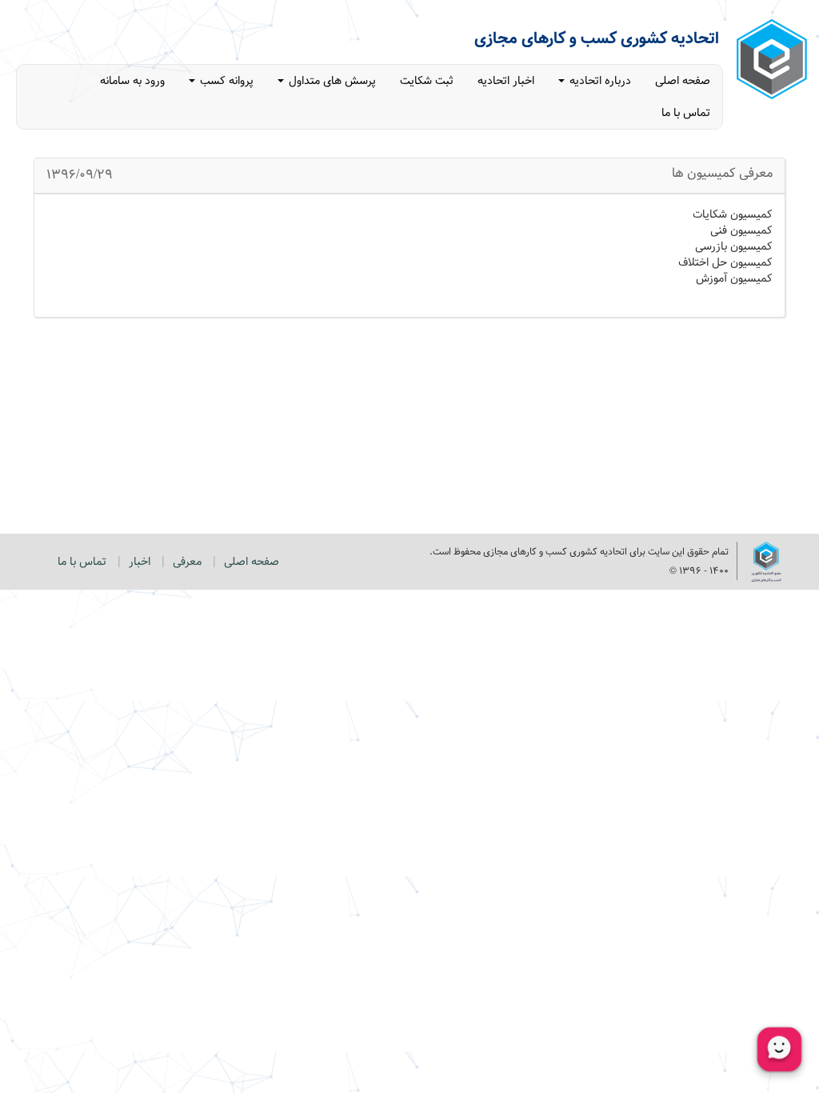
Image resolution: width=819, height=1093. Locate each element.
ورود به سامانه (132, 80)
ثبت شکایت (426, 80)
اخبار (139, 561)
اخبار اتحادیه (505, 80)
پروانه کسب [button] (225, 80)
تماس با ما (685, 112)
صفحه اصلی (682, 80)
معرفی (187, 561)
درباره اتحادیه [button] (598, 80)
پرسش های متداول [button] (331, 80)
